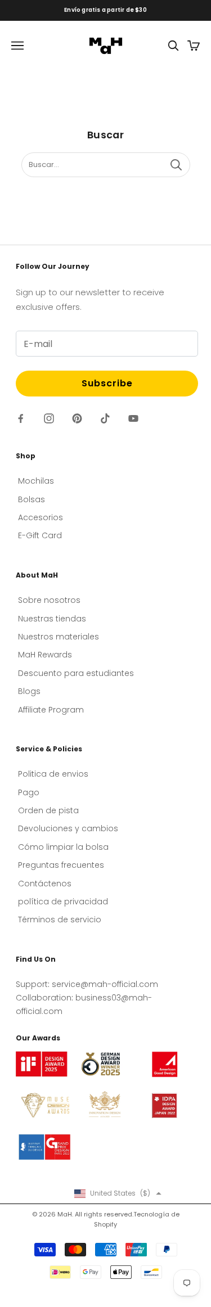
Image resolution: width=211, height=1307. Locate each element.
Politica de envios (53, 773)
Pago (28, 792)
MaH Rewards (45, 654)
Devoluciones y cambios (68, 828)
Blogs (29, 691)
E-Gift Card (40, 535)
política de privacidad (63, 901)
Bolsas (31, 499)
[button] (118, 1193)
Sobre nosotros (49, 600)
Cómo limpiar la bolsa (63, 847)
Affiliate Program (51, 709)
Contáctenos (44, 883)
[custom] (21, 418)
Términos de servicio (59, 919)
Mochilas (36, 480)
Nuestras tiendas (52, 618)
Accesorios (40, 517)
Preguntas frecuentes (61, 865)
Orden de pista (48, 810)
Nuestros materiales (58, 636)
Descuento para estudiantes (76, 673)
